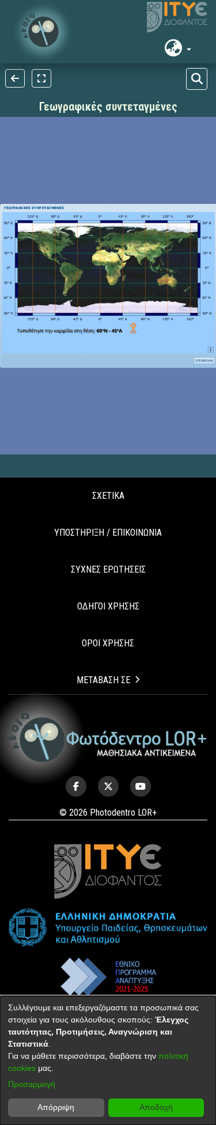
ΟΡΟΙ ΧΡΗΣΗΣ (108, 643)
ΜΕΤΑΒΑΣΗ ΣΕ (103, 680)
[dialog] (108, 1060)
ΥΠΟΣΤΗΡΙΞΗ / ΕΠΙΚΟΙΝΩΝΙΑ (108, 532)
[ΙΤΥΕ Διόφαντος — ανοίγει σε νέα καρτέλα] (177, 17)
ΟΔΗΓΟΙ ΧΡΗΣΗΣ (108, 606)
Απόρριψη (55, 1107)
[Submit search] (196, 79)
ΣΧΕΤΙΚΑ (108, 495)
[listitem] (76, 786)
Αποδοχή (156, 1107)
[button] (43, 31)
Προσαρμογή (31, 1084)
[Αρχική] (108, 738)
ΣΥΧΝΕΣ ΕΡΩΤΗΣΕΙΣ (108, 569)
